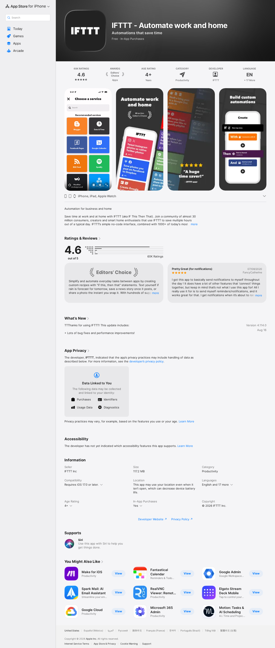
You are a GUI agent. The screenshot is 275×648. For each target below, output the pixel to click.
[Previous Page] (60, 75)
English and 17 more (215, 484)
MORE (155, 293)
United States (71, 631)
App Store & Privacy (105, 644)
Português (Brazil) (190, 631)
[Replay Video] (69, 185)
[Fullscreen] (106, 185)
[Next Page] (271, 75)
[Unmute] (100, 185)
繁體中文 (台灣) (228, 631)
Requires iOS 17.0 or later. (81, 484)
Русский (123, 631)
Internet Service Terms (76, 644)
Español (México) (93, 631)
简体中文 (137, 631)
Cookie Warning (129, 644)
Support (146, 644)
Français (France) (155, 631)
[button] (28, 29)
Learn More (186, 421)
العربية (111, 631)
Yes (135, 505)
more (194, 224)
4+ (66, 505)
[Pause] (93, 185)
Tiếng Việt (210, 631)
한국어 (173, 631)
